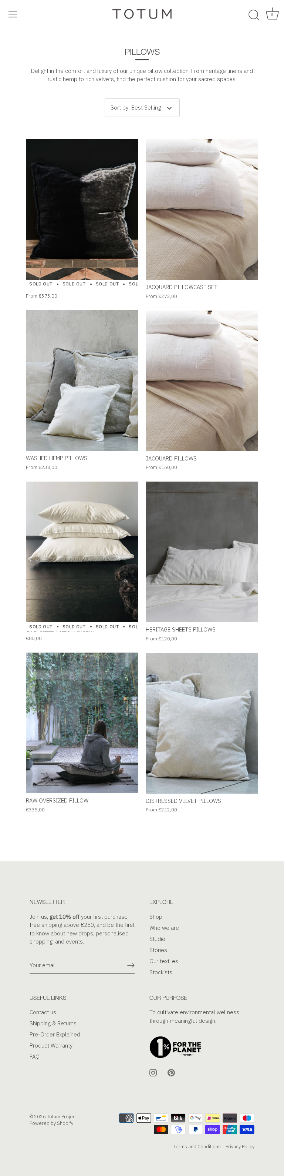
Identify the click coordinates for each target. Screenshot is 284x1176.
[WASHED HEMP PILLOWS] (82, 380)
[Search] (254, 15)
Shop (155, 916)
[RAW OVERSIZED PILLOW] (82, 723)
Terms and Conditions (197, 1146)
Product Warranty (51, 1045)
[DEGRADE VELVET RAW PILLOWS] (82, 209)
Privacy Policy (240, 1146)
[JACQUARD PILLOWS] (202, 381)
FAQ (35, 1056)
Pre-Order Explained (55, 1034)
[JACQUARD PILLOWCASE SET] (202, 209)
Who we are (164, 927)
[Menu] (13, 14)
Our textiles (163, 961)
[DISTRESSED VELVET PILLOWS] (202, 723)
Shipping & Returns (53, 1023)
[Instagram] (153, 1071)
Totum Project (62, 1116)
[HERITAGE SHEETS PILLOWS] (202, 552)
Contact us (43, 1012)
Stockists (160, 972)
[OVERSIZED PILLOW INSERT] (82, 552)
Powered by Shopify (51, 1123)
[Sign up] (131, 965)
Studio (157, 938)
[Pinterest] (171, 1071)
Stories (158, 950)
